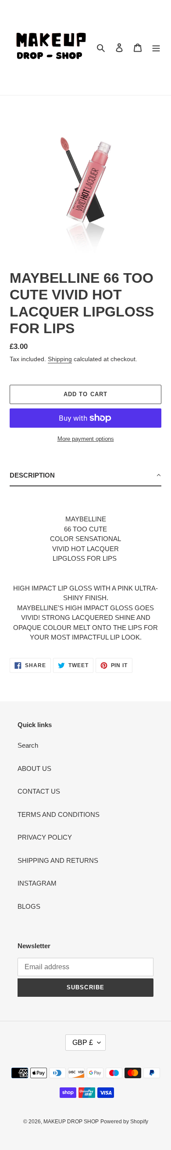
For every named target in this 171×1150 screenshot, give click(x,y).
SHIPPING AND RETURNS (58, 860)
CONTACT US (39, 791)
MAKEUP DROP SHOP (71, 1121)
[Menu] (156, 47)
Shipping (60, 358)
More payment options (85, 439)
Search (28, 745)
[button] (85, 475)
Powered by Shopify (124, 1121)
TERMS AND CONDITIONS (59, 814)
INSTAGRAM (37, 883)
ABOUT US (34, 768)
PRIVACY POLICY (45, 837)
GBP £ (82, 1042)
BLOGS (29, 906)
